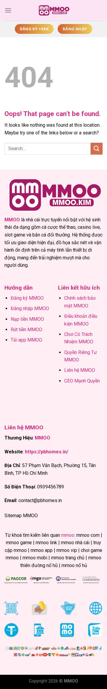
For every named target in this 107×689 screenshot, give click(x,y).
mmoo (67, 535)
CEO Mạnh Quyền (82, 381)
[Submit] (97, 148)
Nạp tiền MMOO (27, 319)
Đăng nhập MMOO (30, 308)
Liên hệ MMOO (79, 370)
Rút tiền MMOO (26, 329)
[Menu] (8, 10)
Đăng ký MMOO (27, 298)
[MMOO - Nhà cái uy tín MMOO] (53, 10)
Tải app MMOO (26, 340)
